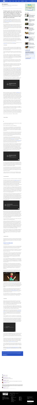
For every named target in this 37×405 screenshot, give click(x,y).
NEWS (7, 1)
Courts (29, 14)
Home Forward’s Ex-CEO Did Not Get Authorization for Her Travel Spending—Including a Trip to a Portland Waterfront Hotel (32, 39)
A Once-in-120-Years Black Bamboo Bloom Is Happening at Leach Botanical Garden (32, 24)
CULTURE (10, 1)
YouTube (22, 397)
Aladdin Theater (18, 92)
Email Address (27, 54)
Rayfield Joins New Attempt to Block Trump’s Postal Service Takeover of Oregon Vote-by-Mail (32, 29)
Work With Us (12, 399)
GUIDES (26, 1)
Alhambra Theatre (5, 43)
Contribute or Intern (13, 400)
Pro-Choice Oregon (13, 341)
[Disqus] (12, 365)
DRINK (16, 1)
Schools (29, 42)
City (29, 36)
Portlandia (14, 282)
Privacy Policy (12, 401)
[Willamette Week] (4, 1)
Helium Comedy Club (18, 140)
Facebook (22, 398)
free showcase (13, 42)
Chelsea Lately (12, 138)
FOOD (13, 1)
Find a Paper (3, 396)
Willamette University (16, 180)
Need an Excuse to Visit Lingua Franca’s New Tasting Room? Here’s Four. (32, 33)
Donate (12, 394)
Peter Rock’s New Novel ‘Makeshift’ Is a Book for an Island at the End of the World (32, 20)
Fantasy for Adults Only (8, 242)
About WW (12, 396)
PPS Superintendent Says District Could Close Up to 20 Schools (32, 44)
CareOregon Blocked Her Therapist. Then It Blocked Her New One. (32, 47)
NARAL (9, 341)
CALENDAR (22, 1)
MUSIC (19, 1)
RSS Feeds (22, 400)
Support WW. (5, 354)
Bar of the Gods (18, 68)
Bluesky (21, 399)
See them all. (30, 9)
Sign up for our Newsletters (5, 397)
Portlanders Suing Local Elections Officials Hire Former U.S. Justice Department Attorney (32, 16)
